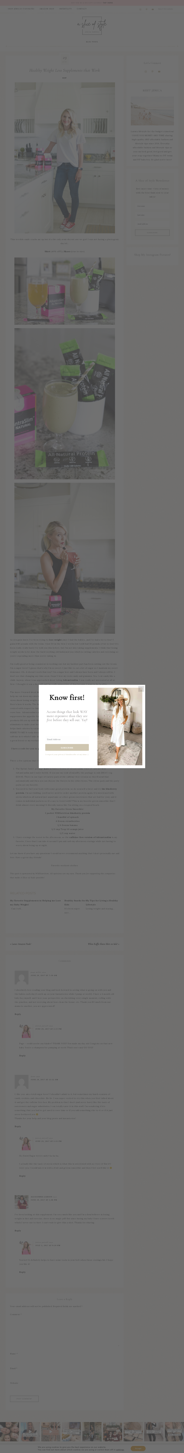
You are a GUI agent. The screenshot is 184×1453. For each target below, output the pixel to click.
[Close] (141, 689)
